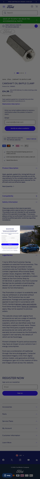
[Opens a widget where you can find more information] (7, 475)
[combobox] (9, 240)
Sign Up (9, 244)
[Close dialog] (39, 226)
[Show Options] (17, 240)
